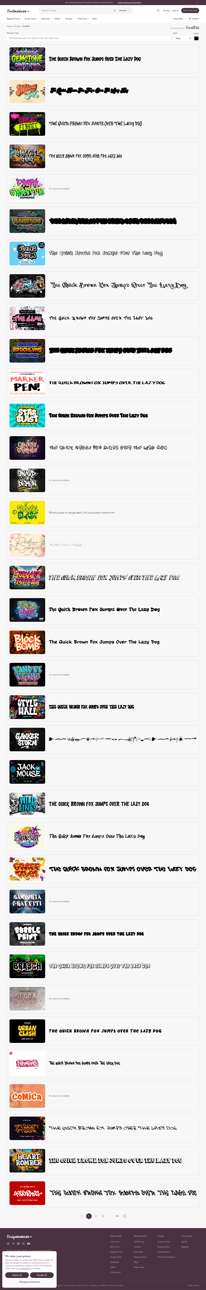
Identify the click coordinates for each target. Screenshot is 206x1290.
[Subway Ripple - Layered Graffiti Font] (27, 577)
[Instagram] (8, 1243)
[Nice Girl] (27, 610)
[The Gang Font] (27, 318)
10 (117, 1216)
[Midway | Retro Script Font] (27, 91)
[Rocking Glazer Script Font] (27, 545)
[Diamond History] (27, 1063)
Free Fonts (115, 1242)
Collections (115, 1272)
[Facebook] (13, 1243)
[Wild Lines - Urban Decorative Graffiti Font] (27, 804)
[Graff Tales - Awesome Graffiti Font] (27, 869)
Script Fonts (116, 1257)
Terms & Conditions (167, 1257)
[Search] (114, 10)
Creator (137, 1247)
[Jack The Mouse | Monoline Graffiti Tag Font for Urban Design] (27, 772)
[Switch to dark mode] (158, 10)
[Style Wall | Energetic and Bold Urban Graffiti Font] (27, 707)
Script (17, 26)
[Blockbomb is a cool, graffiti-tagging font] (27, 642)
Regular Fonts (116, 1252)
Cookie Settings (193, 1285)
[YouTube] (28, 1243)
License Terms (164, 1242)
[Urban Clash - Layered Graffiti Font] (27, 1031)
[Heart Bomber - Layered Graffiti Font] (27, 1161)
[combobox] (76, 10)
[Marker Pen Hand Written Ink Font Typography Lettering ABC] (27, 383)
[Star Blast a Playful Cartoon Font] (27, 415)
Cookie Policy (164, 1252)
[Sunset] (27, 837)
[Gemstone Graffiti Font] (27, 59)
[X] (23, 1243)
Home (9, 26)
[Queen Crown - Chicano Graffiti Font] (27, 448)
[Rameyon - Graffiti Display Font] (27, 221)
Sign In (175, 10)
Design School (140, 1257)
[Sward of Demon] (27, 480)
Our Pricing (139, 1242)
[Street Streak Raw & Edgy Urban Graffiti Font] (27, 1128)
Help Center (139, 1267)
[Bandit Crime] (27, 675)
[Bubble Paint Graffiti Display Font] (27, 934)
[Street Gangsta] (27, 999)
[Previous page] (81, 1216)
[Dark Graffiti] (27, 189)
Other (113, 1267)
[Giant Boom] (27, 253)
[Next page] (124, 1216)
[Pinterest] (18, 1243)
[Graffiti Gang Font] (27, 156)
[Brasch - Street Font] (27, 966)
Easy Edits (138, 1252)
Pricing (166, 10)
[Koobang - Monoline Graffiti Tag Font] (27, 1193)
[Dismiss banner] (197, 2)
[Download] (35, 51)
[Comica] (27, 1096)
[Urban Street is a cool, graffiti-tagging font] (27, 124)
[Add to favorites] (41, 51)
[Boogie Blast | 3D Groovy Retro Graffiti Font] (27, 513)
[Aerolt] (27, 286)
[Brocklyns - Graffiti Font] (27, 351)
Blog (136, 1262)
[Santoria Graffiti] (27, 901)
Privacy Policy (164, 1247)
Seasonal (114, 1262)
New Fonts (115, 1247)
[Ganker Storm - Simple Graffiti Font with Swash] (27, 739)
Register (185, 1247)
